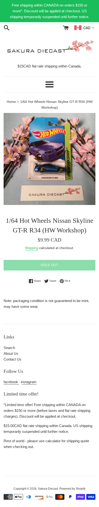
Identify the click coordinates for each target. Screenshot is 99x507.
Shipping (31, 248)
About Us (11, 353)
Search (9, 348)
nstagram (29, 382)
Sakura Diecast (48, 488)
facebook (11, 382)
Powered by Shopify (72, 488)
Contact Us (12, 359)
